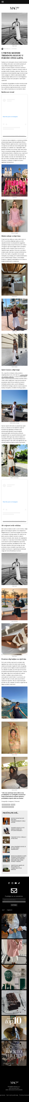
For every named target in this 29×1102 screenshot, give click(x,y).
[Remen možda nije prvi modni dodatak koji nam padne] (14, 926)
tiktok (13, 804)
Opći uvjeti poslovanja (12, 1095)
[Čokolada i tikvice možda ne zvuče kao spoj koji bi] (14, 1002)
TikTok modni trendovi (8, 807)
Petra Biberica (7, 48)
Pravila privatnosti (24, 1095)
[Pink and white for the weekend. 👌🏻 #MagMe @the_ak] (14, 951)
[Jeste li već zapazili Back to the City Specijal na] (14, 1053)
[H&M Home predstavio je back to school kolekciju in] (14, 977)
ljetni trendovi (6, 804)
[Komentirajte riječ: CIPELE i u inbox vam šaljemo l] (14, 1028)
